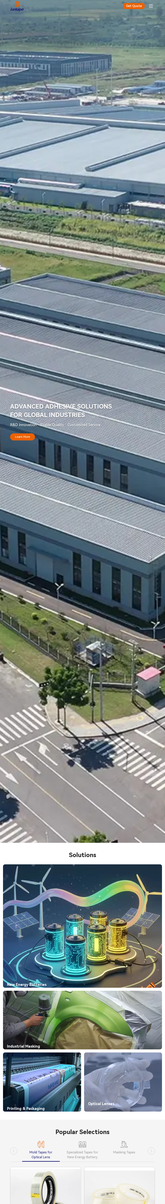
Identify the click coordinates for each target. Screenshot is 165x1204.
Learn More (22, 436)
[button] (13, 1151)
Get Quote (134, 6)
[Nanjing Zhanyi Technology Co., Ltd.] (17, 6)
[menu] (151, 6)
